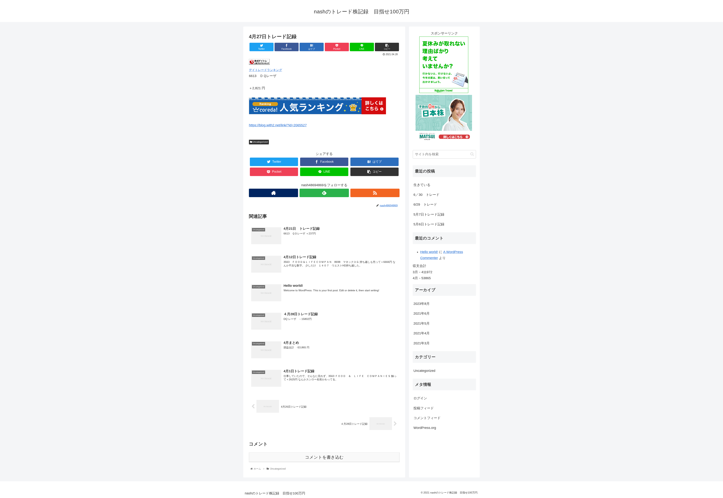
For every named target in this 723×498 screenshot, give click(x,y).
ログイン (420, 398)
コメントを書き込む (324, 457)
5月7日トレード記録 (428, 214)
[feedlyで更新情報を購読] (324, 193)
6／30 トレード (426, 195)
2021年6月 (421, 314)
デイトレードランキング (265, 70)
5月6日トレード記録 (428, 224)
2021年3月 (421, 343)
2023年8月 (421, 304)
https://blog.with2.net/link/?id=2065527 (278, 125)
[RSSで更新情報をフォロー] (375, 193)
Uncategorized (260, 142)
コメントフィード (427, 418)
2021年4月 (421, 333)
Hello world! (429, 252)
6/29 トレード (425, 204)
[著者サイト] (273, 193)
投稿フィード (423, 408)
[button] (472, 154)
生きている (421, 185)
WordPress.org (424, 428)
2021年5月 (421, 323)
